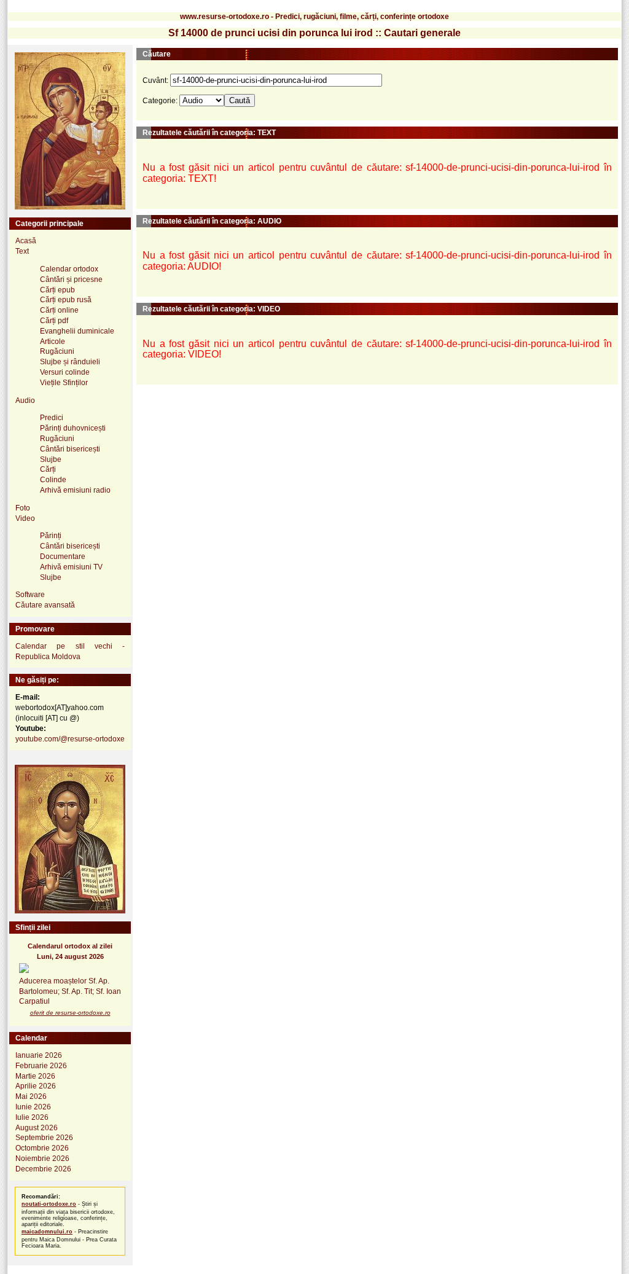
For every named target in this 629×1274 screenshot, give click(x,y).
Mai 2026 (31, 1096)
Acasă (25, 240)
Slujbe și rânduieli (70, 362)
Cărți (48, 469)
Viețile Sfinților (64, 382)
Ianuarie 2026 (38, 1055)
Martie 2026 (35, 1076)
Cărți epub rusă (66, 299)
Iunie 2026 (33, 1107)
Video (25, 518)
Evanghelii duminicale (77, 331)
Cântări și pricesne (71, 279)
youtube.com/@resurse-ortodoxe (70, 739)
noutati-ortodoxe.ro (48, 1204)
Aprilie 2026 (35, 1086)
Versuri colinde (65, 372)
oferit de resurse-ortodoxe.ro (70, 1012)
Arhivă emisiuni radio (75, 490)
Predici (51, 417)
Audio (25, 400)
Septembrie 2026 (44, 1137)
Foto (22, 508)
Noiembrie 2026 (42, 1158)
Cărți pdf (54, 320)
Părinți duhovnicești (73, 428)
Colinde (53, 479)
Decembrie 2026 (43, 1169)
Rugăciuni (57, 351)
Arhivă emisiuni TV (71, 567)
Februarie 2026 (41, 1065)
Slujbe (50, 459)
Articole (52, 341)
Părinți (50, 535)
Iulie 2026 (32, 1117)
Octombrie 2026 (42, 1148)
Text (22, 251)
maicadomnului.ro (46, 1232)
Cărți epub (57, 290)
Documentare (62, 556)
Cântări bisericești (70, 449)
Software (30, 594)
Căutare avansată (45, 605)
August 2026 (36, 1128)
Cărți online (59, 310)
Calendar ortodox (69, 269)
